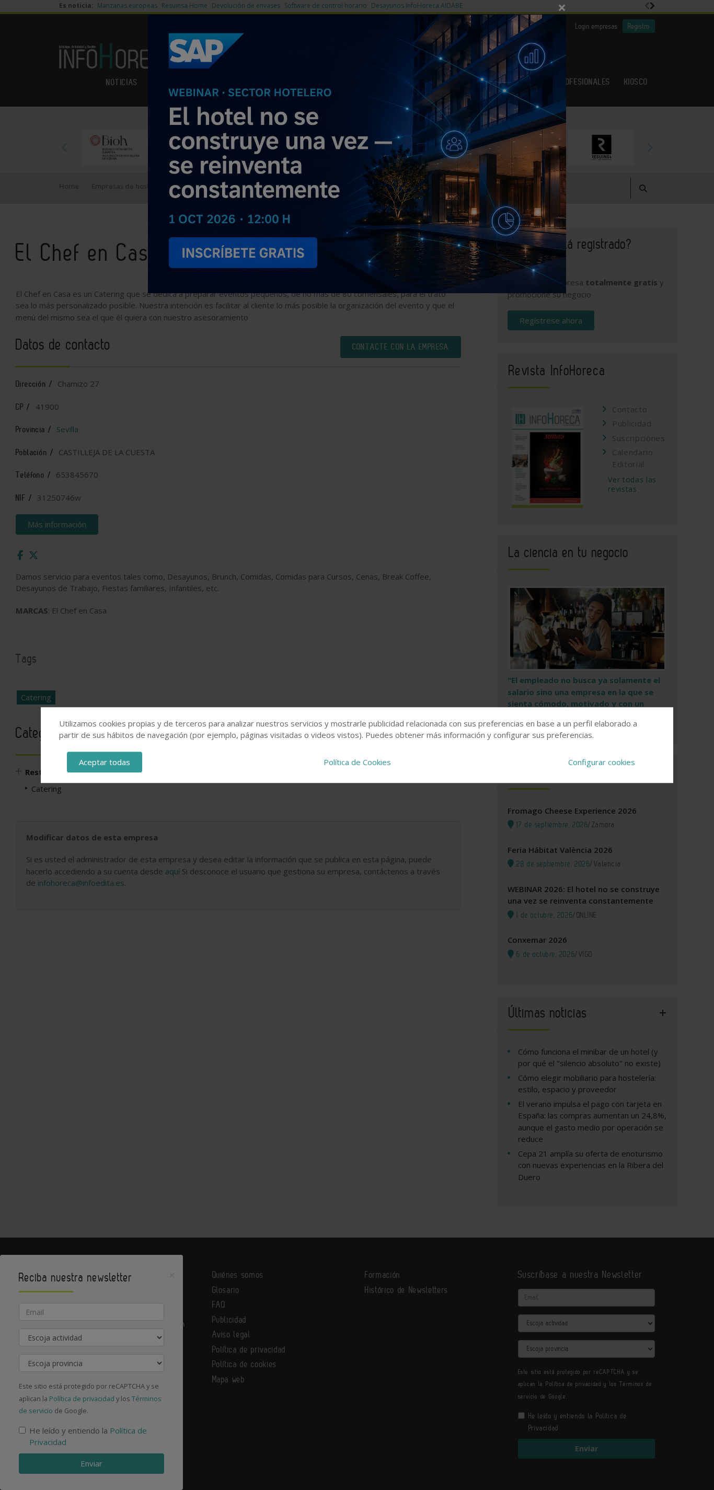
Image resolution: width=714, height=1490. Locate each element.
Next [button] (649, 147)
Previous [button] (64, 147)
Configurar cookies (601, 762)
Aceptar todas (104, 762)
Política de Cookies (357, 762)
